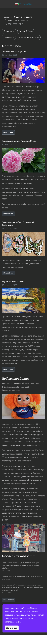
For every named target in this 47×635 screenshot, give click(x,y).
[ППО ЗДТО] (23, 4)
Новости (17, 383)
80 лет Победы (26, 31)
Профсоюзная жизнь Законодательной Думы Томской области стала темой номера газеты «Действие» (21, 565)
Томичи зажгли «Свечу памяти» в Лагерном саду (22, 576)
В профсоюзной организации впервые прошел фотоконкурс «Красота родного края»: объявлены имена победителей (22, 587)
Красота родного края (29, 37)
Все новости (9, 31)
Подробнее (8, 132)
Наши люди (9, 37)
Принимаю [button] (11, 628)
